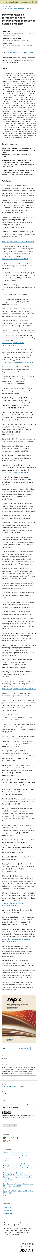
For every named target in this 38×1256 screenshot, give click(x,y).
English (7, 1141)
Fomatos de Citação (9, 1077)
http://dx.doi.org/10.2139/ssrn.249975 (15, 472)
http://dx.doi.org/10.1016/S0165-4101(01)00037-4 (19, 689)
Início (3, 7)
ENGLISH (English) (23, 1049)
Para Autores (7, 1210)
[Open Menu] (2, 2)
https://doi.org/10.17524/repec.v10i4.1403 (20, 53)
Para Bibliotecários (8, 1213)
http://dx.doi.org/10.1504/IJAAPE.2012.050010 (17, 362)
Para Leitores (7, 1207)
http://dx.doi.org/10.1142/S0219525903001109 (18, 242)
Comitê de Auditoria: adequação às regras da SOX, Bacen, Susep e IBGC (18, 1185)
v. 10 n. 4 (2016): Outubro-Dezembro (13, 9)
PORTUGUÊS (9, 1049)
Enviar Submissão (10, 1126)
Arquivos (10, 7)
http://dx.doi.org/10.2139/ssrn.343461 (15, 259)
